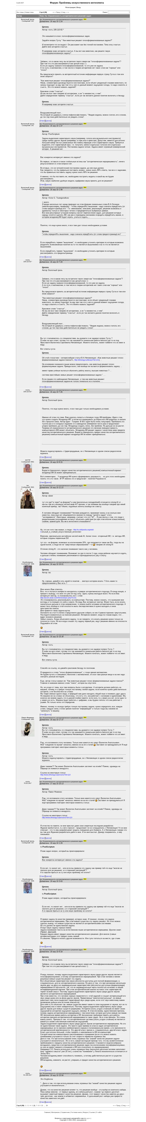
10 (42, 1105)
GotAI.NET (20, 3)
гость (28, 260)
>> (68, 12)
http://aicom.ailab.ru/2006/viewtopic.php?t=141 (58, 598)
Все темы (20, 12)
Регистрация (70, 7)
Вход (79, 7)
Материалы (55, 1112)
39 (47, 1105)
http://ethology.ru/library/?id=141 (86, 360)
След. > (64, 12)
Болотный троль (27, 19)
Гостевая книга (76, 1112)
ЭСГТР (27, 460)
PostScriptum (28, 562)
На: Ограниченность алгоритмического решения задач (61, 19)
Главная (47, 1112)
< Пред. (57, 12)
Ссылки (92, 1112)
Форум (85, 1112)
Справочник (65, 1112)
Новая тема (29, 12)
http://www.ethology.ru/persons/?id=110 (55, 775)
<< (53, 12)
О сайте (99, 1112)
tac (28, 485)
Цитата (48, 121)
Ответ (42, 121)
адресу (88, 1118)
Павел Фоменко (28, 717)
